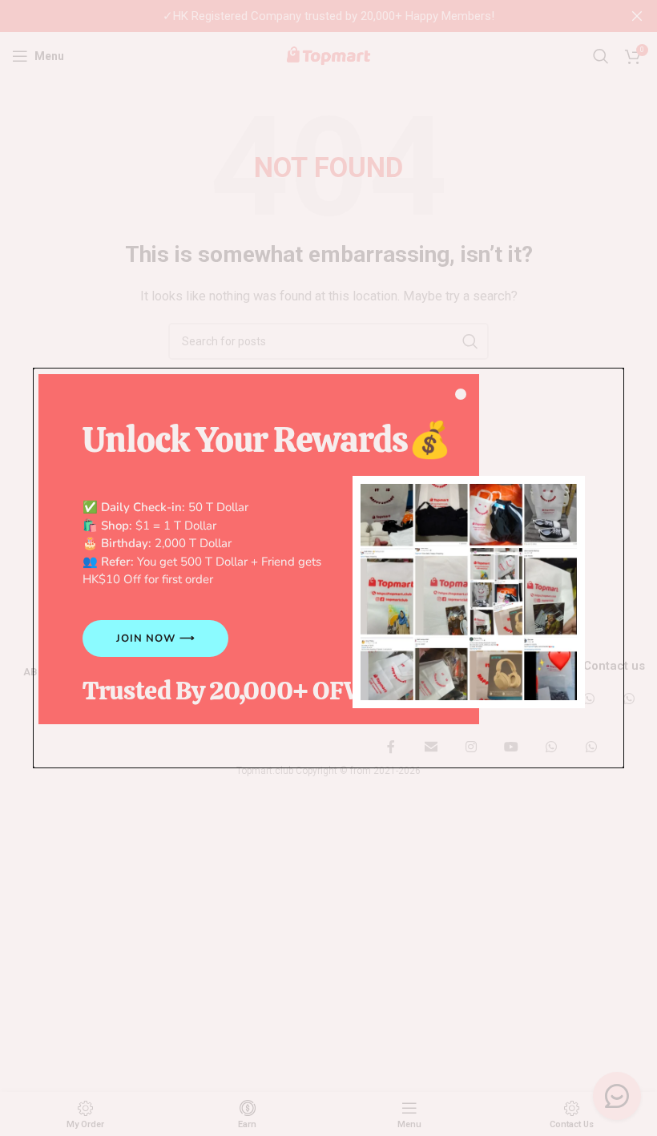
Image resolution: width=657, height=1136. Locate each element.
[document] (328, 568)
